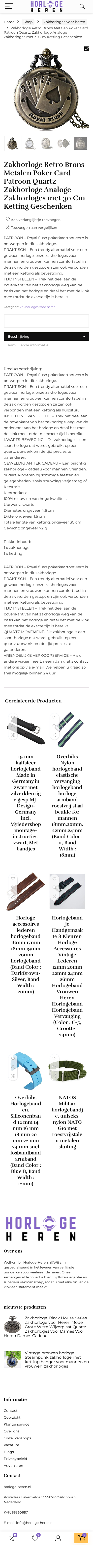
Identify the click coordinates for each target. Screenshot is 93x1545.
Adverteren (13, 1465)
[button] (86, 48)
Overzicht (12, 1417)
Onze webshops (17, 1438)
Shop (28, 22)
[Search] (82, 6)
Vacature (11, 1445)
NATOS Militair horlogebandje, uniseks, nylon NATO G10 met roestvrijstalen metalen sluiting (67, 1122)
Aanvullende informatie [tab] (28, 345)
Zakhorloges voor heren (64, 22)
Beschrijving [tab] (19, 336)
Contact (11, 1410)
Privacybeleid (15, 1459)
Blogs (9, 1452)
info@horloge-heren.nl (35, 1523)
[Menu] (9, 6)
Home (9, 22)
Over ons (11, 1431)
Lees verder (25, 858)
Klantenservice (16, 1424)
